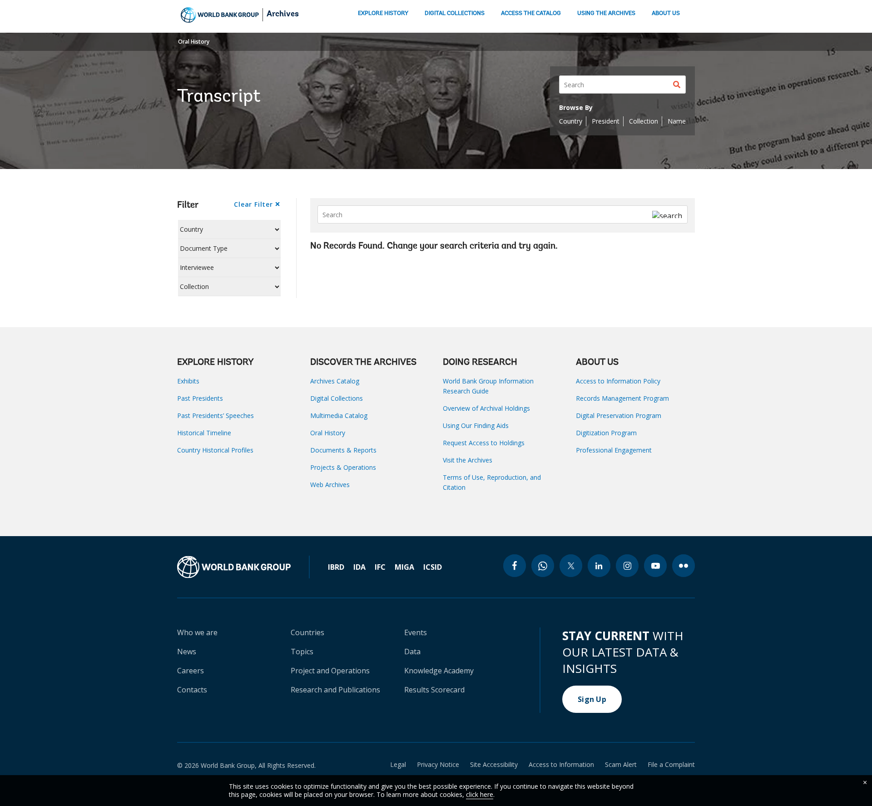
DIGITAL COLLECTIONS (455, 13)
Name (677, 121)
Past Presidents (200, 398)
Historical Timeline (204, 432)
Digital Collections (336, 398)
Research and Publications (335, 690)
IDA (359, 567)
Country (570, 121)
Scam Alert (621, 764)
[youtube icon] (655, 565)
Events (415, 632)
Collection (643, 121)
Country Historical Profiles (215, 450)
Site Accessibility (494, 764)
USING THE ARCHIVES (606, 13)
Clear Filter (253, 204)
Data (412, 652)
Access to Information (561, 764)
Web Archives (330, 484)
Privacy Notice (438, 764)
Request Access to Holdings (484, 442)
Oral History (193, 41)
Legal (398, 764)
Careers (190, 671)
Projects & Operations (343, 467)
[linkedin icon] (599, 565)
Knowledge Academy (439, 671)
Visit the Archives (467, 460)
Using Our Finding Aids (476, 425)
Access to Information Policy (618, 381)
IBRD (336, 567)
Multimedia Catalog (338, 415)
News (186, 652)
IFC (380, 567)
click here (479, 794)
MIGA (404, 567)
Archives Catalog (334, 381)
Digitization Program (606, 432)
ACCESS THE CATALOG (531, 13)
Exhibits (188, 381)
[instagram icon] (627, 565)
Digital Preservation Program (618, 415)
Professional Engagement (614, 450)
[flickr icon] (683, 565)
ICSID (432, 567)
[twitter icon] (571, 565)
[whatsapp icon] (542, 565)
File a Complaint (671, 764)
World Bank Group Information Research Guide (488, 386)
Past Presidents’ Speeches (215, 415)
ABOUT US (666, 13)
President (605, 121)
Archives (283, 14)
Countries (307, 632)
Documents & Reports (343, 450)
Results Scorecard (434, 690)
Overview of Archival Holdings (486, 408)
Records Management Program (622, 398)
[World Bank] (243, 567)
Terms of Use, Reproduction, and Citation (492, 482)
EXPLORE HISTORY (383, 13)
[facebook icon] (514, 565)
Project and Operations (330, 671)
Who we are (197, 632)
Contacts (192, 690)
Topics (302, 652)
